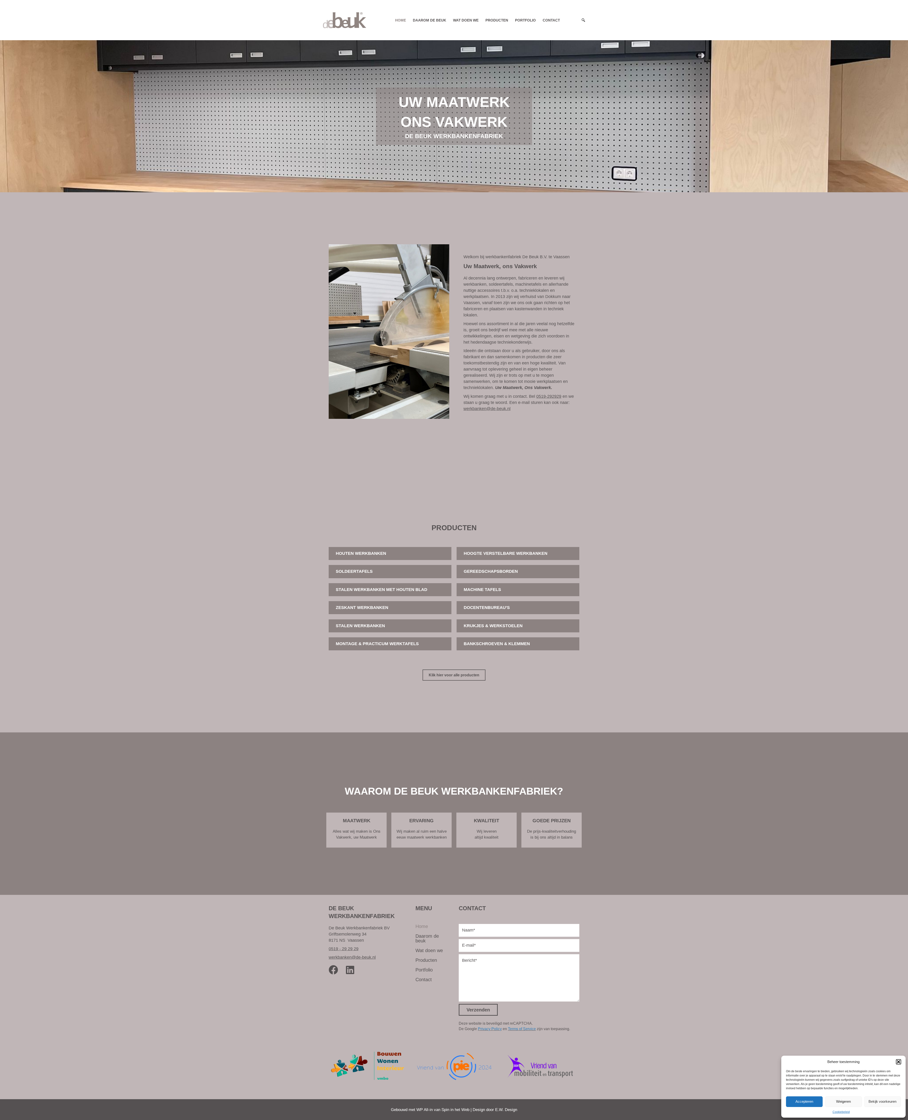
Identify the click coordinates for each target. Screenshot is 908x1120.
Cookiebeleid (841, 1112)
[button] (898, 1061)
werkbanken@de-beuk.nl (487, 408)
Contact (551, 20)
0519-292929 (548, 396)
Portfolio (525, 20)
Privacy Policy (490, 1029)
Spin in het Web (455, 1109)
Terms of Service (522, 1029)
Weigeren (843, 1101)
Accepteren (804, 1101)
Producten (496, 20)
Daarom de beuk (429, 20)
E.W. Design (506, 1109)
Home (400, 20)
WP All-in (424, 1109)
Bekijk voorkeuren (882, 1101)
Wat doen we (466, 20)
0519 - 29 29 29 (343, 948)
